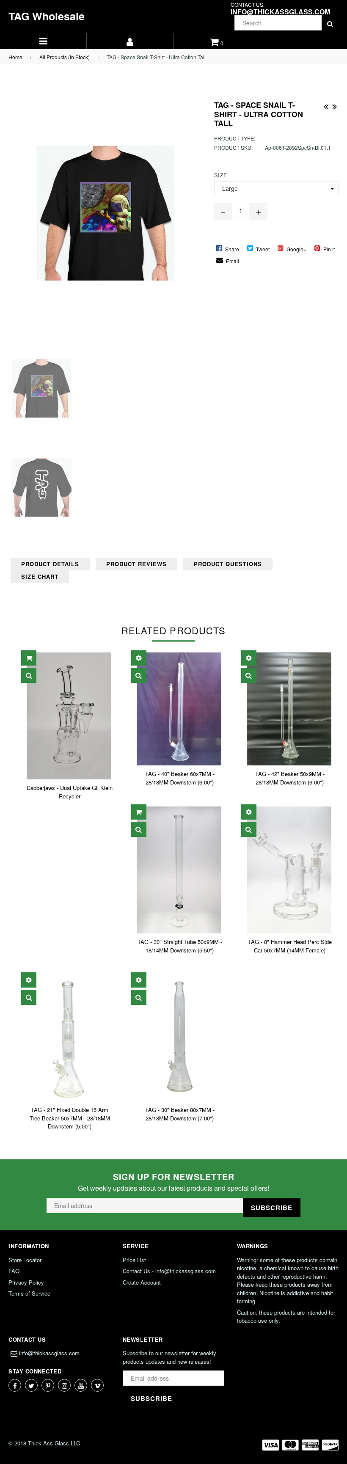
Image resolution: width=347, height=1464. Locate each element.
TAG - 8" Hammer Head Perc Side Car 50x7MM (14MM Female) (290, 946)
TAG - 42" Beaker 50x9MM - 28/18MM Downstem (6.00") (290, 778)
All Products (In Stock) (64, 57)
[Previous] (326, 105)
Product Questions (228, 564)
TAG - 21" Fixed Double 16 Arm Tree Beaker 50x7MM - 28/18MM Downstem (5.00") (70, 1118)
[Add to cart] (28, 658)
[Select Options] (138, 658)
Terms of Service (29, 1293)
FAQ (13, 1271)
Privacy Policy (26, 1282)
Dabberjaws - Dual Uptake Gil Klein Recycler (70, 792)
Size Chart (39, 576)
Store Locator (24, 1260)
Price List (134, 1260)
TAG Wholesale (46, 16)
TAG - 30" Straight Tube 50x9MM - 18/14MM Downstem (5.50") (180, 946)
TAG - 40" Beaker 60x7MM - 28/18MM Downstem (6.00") (180, 778)
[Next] (334, 105)
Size (220, 175)
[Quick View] (28, 675)
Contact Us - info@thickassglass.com (169, 1271)
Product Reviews (136, 564)
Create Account (142, 1282)
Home (15, 57)
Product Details (50, 564)
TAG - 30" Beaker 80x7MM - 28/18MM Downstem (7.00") (180, 1114)
